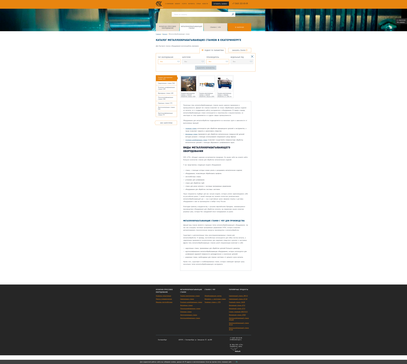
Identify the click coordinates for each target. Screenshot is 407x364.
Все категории (166, 123)
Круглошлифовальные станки (190, 318)
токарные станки (191, 128)
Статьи (198, 3)
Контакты (191, 3)
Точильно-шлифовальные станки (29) (166, 88)
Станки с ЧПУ (215, 27)
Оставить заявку (220, 4)
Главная (158, 34)
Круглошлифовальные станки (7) (165, 114)
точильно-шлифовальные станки (196, 140)
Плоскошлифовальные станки (190, 308)
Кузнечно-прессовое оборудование (167, 27)
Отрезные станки (186, 312)
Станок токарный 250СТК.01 (238, 312)
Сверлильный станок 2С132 (238, 299)
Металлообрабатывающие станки (191, 27)
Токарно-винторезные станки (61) (165, 78)
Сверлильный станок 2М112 (238, 296)
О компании (169, 3)
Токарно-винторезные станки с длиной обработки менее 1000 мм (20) (188, 94)
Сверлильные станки (187, 299)
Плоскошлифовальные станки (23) (165, 98)
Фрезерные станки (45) (165, 93)
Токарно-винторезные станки (190, 296)
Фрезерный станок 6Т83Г (237, 315)
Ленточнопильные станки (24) (166, 108)
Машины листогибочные (164, 302)
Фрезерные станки (186, 305)
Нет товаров (401, 22)
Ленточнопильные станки (188, 315)
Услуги (184, 3)
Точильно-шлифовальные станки (191, 302)
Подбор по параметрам (214, 50)
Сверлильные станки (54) (166, 83)
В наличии (239, 27)
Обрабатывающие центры (213, 296)
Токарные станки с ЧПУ (213, 302)
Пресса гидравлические (164, 299)
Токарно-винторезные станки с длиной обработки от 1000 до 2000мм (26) (224, 94)
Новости (205, 3)
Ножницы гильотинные (163, 296)
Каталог (177, 3)
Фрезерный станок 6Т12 (237, 305)
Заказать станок (238, 50)
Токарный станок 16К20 (237, 302)
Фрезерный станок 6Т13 (237, 308)
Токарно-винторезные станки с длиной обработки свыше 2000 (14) (206, 94)
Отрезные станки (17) (165, 103)
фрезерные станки (191, 134)
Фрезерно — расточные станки (215, 299)
